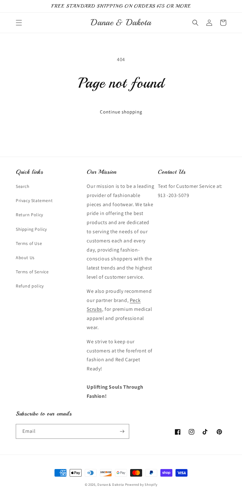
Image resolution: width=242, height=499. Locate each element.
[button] (19, 23)
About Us (25, 257)
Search (23, 186)
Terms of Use (29, 243)
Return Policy (29, 215)
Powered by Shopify (141, 484)
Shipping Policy (31, 229)
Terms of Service (32, 272)
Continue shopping (121, 112)
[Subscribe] (122, 431)
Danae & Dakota (110, 484)
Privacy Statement (34, 200)
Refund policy (30, 286)
